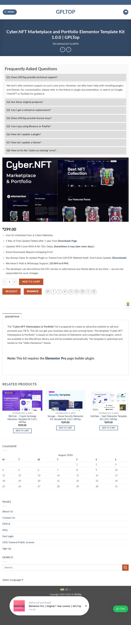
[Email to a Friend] (70, 291)
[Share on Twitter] (65, 291)
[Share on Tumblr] (88, 291)
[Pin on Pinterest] (76, 291)
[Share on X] (59, 291)
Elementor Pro (55, 358)
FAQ (5, 530)
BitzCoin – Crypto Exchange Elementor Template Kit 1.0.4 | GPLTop (22, 419)
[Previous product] (68, 49)
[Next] (128, 414)
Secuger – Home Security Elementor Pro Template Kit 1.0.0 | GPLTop (65, 418)
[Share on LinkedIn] (82, 291)
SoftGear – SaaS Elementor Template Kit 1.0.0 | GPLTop (108, 418)
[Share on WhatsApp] (47, 291)
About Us (7, 511)
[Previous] (2, 414)
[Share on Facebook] (53, 291)
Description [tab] (12, 317)
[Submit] (125, 567)
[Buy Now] (49, 605)
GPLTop (65, 12)
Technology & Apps (65, 44)
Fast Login (8, 536)
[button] (10, 12)
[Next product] (62, 49)
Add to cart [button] (22, 431)
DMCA (6, 524)
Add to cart (31, 282)
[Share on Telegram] (94, 291)
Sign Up (6, 548)
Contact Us (8, 518)
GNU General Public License (18, 542)
